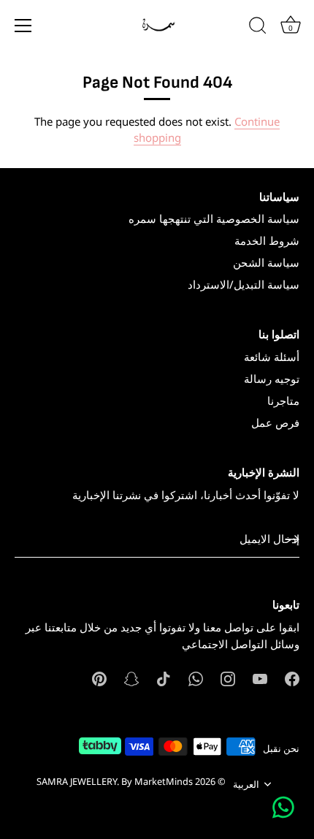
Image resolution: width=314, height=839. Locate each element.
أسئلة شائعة (271, 356)
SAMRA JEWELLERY (77, 781)
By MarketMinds (157, 781)
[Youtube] (260, 677)
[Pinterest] (99, 677)
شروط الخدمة (266, 240)
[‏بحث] (258, 28)
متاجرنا (283, 400)
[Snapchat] (131, 677)
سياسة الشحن (266, 262)
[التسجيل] (292, 539)
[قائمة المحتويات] (23, 26)
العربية (246, 785)
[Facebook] (292, 677)
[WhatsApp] (195, 677)
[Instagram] (228, 677)
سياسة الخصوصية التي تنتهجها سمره (214, 218)
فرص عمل (275, 422)
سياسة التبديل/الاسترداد (243, 284)
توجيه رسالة (271, 378)
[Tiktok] (163, 677)
